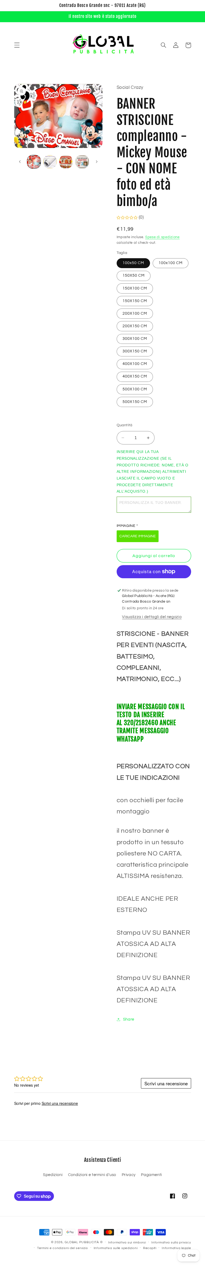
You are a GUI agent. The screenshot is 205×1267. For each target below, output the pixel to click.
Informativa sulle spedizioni (116, 1248)
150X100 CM (135, 288)
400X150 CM (135, 376)
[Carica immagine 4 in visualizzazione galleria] (82, 162)
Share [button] (128, 1019)
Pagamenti (151, 1175)
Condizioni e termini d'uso (92, 1175)
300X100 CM (135, 339)
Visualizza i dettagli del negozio (152, 617)
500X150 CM (135, 402)
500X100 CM (135, 389)
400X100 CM (135, 364)
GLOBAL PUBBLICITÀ (82, 1242)
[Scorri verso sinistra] (20, 162)
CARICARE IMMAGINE (137, 536)
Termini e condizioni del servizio (62, 1248)
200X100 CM (135, 313)
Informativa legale (176, 1248)
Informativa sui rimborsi (127, 1242)
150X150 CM (135, 301)
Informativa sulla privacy (171, 1242)
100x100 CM (171, 263)
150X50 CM (134, 275)
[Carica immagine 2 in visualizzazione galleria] (50, 162)
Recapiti (149, 1248)
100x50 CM (133, 263)
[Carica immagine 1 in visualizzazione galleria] (34, 162)
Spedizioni (52, 1175)
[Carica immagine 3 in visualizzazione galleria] (66, 162)
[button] (17, 45)
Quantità (124, 425)
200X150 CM (135, 326)
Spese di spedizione (162, 237)
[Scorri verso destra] (96, 162)
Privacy (129, 1175)
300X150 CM (135, 351)
